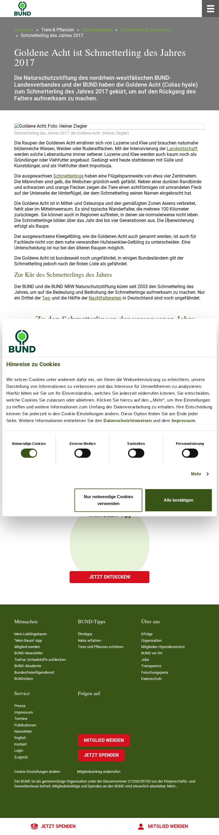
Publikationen (25, 725)
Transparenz (151, 666)
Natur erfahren (89, 640)
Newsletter (23, 731)
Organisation (151, 640)
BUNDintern (23, 679)
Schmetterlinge (97, 29)
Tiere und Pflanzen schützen (100, 647)
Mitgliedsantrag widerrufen (98, 771)
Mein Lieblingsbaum (30, 634)
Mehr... (172, 786)
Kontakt (20, 744)
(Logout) (21, 757)
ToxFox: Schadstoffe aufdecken (40, 659)
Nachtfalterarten (105, 298)
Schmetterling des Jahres (145, 29)
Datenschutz (151, 679)
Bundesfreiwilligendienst (34, 672)
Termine (20, 718)
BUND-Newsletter (28, 653)
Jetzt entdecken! (109, 577)
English (20, 738)
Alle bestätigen (178, 500)
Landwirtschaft (182, 148)
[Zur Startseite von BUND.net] (22, 8)
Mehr (196, 473)
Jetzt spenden (58, 826)
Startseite (23, 29)
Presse (20, 706)
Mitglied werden (168, 826)
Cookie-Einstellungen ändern (37, 771)
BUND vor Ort (151, 653)
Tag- (46, 298)
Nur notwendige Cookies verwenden (108, 500)
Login (18, 750)
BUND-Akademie (27, 666)
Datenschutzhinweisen (128, 420)
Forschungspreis (154, 672)
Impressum (183, 420)
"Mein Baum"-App (28, 640)
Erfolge (147, 634)
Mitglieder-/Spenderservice (163, 647)
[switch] (82, 453)
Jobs (145, 659)
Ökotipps (85, 634)
